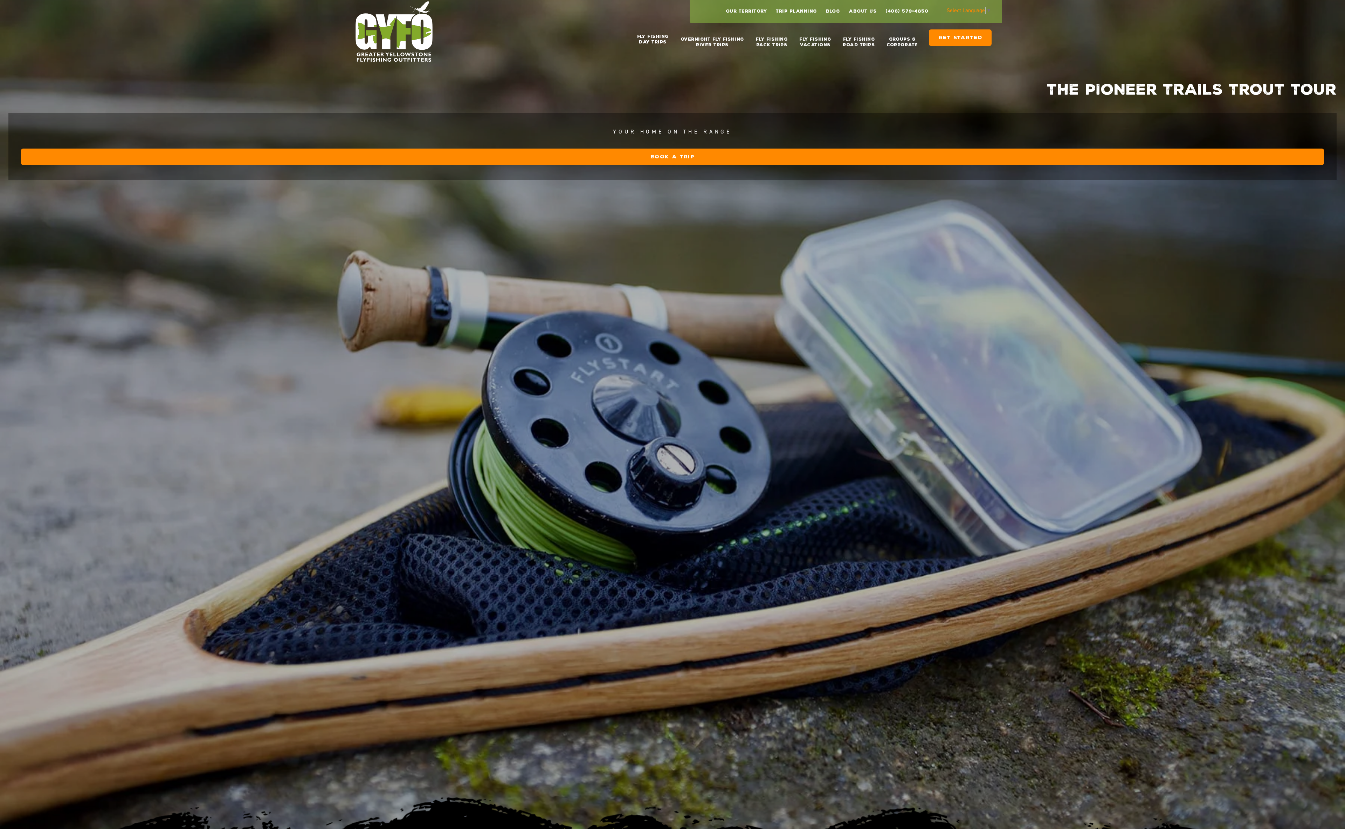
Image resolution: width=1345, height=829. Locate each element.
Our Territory (746, 11)
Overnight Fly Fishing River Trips (712, 42)
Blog (833, 11)
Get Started (960, 40)
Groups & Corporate (902, 42)
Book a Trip (672, 157)
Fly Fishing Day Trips (653, 39)
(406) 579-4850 (906, 11)
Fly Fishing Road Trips (859, 42)
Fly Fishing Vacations (815, 42)
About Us (862, 11)
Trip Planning (796, 11)
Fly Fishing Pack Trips (771, 42)
